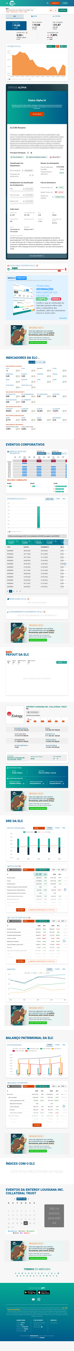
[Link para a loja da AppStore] (43, 1293)
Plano (21, 1322)
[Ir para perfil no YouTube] (33, 1301)
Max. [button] (64, 499)
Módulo (22, 1326)
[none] (37, 335)
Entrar (65, 3)
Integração (21, 1331)
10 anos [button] (57, 828)
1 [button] (10, 591)
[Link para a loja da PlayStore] (30, 1293)
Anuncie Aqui (53, 1322)
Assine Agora (37, 114)
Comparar (63, 10)
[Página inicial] (12, 3)
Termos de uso (37, 1324)
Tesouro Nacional (13, 1309)
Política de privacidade (39, 1322)
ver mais (21, 910)
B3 (63, 1308)
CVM (66, 1308)
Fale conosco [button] (38, 1326)
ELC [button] (15, 16)
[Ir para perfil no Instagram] (39, 1301)
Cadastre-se (55, 3)
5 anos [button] (58, 499)
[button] (7, 3)
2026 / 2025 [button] (49, 499)
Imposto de (22, 1329)
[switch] (37, 79)
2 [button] (13, 591)
